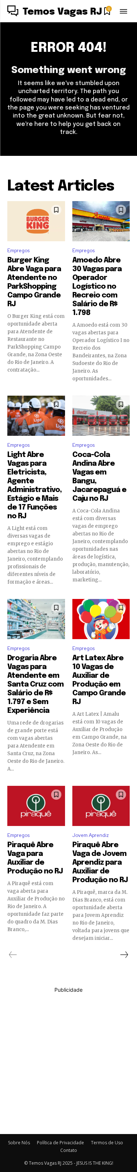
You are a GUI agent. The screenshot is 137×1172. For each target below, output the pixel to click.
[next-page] (124, 954)
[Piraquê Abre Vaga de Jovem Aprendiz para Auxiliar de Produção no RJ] (101, 806)
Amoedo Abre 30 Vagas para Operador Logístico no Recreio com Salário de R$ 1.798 (97, 287)
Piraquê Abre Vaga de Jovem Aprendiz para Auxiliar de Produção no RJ (100, 862)
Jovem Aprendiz (90, 835)
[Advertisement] (68, 1062)
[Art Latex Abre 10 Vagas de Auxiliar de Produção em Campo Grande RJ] (101, 619)
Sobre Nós (19, 1143)
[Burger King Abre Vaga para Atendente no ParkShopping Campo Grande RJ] (36, 221)
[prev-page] (13, 954)
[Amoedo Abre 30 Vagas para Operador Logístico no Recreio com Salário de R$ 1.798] (101, 221)
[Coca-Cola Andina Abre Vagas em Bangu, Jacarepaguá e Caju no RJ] (101, 416)
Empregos (18, 250)
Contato (68, 1150)
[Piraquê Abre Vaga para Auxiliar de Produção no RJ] (36, 806)
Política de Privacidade (60, 1143)
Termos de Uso (107, 1143)
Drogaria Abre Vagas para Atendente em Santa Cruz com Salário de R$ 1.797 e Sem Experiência (35, 684)
